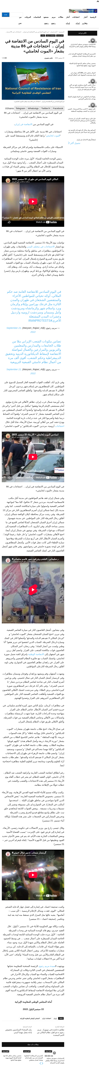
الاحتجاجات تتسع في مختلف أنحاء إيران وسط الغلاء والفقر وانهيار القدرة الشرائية (54, 1060)
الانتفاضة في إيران (23, 124)
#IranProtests (40, 320)
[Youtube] (4, 5)
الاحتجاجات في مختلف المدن (41, 246)
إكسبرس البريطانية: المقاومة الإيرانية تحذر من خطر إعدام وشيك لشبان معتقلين (33, 1058)
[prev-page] (42, 1064)
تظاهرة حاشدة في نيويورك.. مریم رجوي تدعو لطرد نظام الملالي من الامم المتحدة (50, 1032)
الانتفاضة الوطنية (36, 654)
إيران (55, 1018)
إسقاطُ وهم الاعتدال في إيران (86, 140)
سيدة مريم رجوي (47, 966)
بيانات (42, 35)
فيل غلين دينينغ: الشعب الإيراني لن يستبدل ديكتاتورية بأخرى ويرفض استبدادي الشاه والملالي (82, 121)
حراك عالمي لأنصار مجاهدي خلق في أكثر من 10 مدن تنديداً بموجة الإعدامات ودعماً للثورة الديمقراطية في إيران (82, 87)
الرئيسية (61, 32)
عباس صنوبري (48, 58)
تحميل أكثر (75, 143)
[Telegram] (13, 5)
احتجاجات (59, 426)
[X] (8, 5)
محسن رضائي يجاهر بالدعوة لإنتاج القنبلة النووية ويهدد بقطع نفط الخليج (12, 1058)
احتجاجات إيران (51, 35)
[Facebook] (18, 5)
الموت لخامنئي (53, 135)
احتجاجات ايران (46, 1018)
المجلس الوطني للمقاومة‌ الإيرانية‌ (30, 1018)
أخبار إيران (53, 32)
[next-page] (40, 1064)
